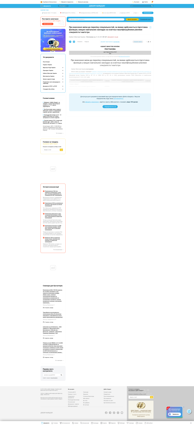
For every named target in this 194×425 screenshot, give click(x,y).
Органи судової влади (49, 79)
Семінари (85, 392)
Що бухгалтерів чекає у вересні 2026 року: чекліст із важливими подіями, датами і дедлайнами (52, 111)
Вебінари (122, 423)
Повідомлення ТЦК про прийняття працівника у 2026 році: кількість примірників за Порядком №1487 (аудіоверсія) (53, 193)
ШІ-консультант (66, 423)
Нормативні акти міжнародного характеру (51, 82)
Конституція (46, 62)
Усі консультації (57, 249)
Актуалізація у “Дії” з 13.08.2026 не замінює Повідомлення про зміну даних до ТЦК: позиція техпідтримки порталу (53, 128)
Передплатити (109, 106)
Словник (140, 423)
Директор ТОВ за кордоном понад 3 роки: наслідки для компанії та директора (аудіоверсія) (52, 239)
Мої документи (147, 12)
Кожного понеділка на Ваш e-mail (52, 146)
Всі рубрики (86, 402)
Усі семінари (58, 360)
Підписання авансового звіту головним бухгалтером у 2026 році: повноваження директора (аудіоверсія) (53, 215)
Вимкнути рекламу (83, 2)
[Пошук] (61, 375)
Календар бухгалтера (73, 400)
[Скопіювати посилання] (70, 42)
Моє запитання (48, 24)
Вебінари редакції (73, 406)
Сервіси (105, 423)
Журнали (85, 394)
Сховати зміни (138, 41)
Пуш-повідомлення (109, 396)
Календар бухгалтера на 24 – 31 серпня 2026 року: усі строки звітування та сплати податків (52, 116)
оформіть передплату (92, 102)
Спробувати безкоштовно (50, 2)
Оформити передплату (67, 2)
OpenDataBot (54, 378)
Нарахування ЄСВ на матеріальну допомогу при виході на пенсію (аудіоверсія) (54, 204)
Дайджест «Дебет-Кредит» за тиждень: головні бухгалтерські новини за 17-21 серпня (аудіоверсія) (51, 104)
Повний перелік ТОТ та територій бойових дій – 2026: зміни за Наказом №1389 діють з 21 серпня (52, 122)
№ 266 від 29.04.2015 (124, 56)
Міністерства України (48, 76)
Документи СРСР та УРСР (50, 86)
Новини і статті (72, 394)
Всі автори (86, 405)
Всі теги (85, 400)
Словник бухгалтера (88, 396)
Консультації (71, 402)
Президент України (48, 70)
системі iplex (117, 41)
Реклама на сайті (108, 400)
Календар (95, 423)
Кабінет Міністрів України (50, 73)
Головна (56, 423)
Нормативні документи (71, 397)
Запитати (176, 414)
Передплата (107, 394)
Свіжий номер (107, 392)
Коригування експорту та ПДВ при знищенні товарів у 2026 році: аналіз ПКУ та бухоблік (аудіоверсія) (53, 227)
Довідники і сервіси (73, 404)
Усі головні (59, 133)
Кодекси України (47, 64)
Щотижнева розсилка (109, 402)
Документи (47, 6)
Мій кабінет (86, 398)
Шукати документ (132, 19)
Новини (76, 423)
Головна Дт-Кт (72, 392)
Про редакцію (107, 398)
